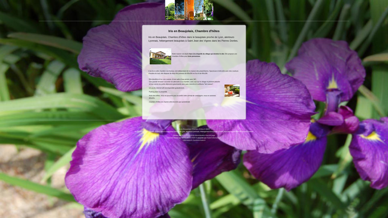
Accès (199, 10)
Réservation (189, 10)
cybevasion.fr (187, 140)
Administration (200, 135)
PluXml (184, 135)
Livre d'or (218, 10)
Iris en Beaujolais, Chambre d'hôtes (194, 31)
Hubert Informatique (214, 138)
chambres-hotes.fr (199, 140)
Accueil (170, 10)
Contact (208, 10)
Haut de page (210, 135)
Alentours (179, 10)
